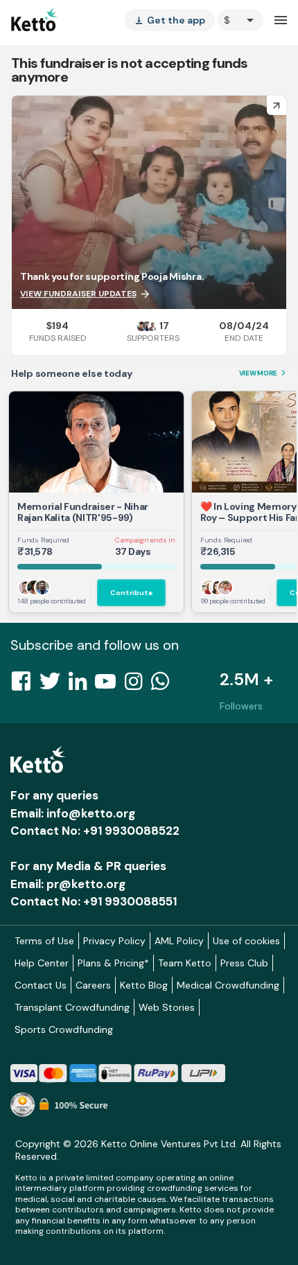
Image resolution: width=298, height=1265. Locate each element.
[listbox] (170, 20)
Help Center (42, 963)
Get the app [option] (169, 20)
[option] (240, 20)
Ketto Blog (144, 985)
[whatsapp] (164, 685)
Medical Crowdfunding (228, 985)
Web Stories (167, 1007)
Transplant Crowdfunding (72, 1007)
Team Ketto (184, 963)
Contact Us (41, 985)
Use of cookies (246, 941)
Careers (93, 985)
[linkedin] (82, 685)
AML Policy (179, 941)
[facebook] (25, 685)
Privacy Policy (114, 941)
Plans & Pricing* (113, 963)
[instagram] (137, 685)
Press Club (244, 963)
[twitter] (54, 685)
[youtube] (109, 685)
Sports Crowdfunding (64, 1029)
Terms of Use (44, 941)
